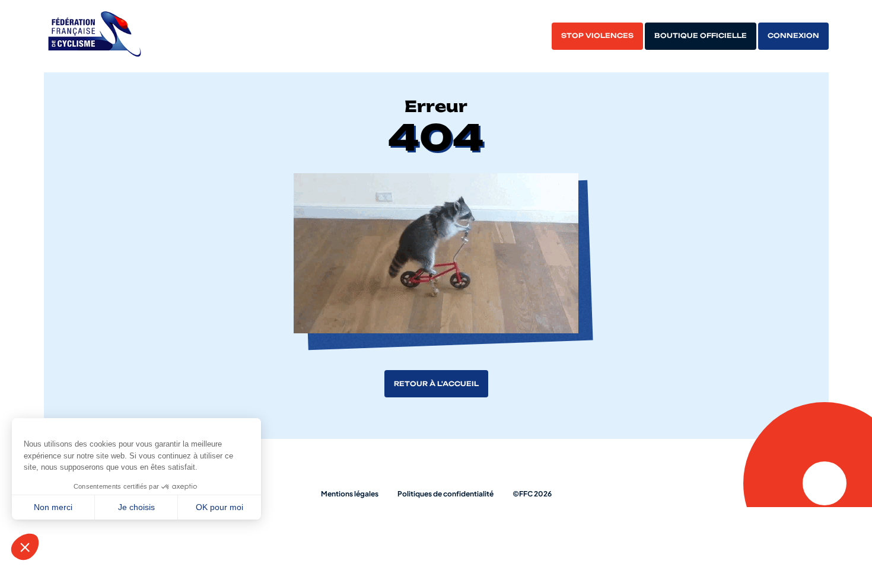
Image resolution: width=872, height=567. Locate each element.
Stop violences (597, 35)
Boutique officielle (700, 35)
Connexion (793, 35)
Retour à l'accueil (436, 384)
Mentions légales (349, 493)
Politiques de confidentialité (445, 493)
